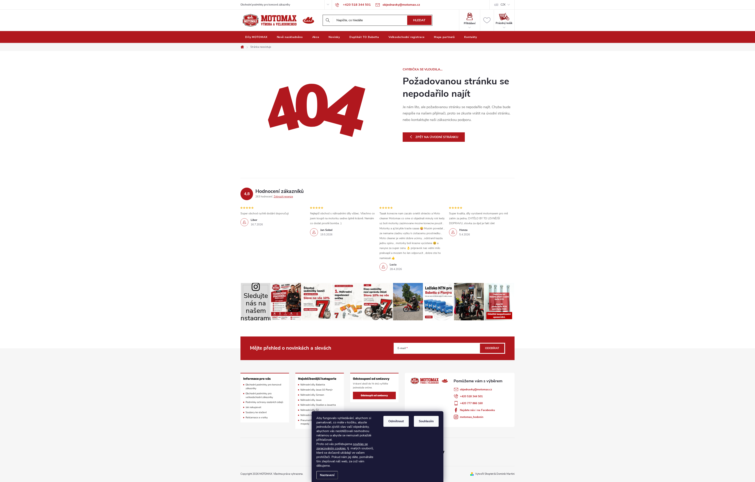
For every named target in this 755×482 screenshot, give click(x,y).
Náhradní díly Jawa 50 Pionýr (316, 389)
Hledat (419, 20)
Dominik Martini (505, 474)
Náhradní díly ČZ (309, 409)
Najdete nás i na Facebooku (477, 410)
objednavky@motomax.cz (476, 389)
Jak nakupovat (253, 407)
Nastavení (327, 475)
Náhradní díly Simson (312, 394)
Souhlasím (426, 421)
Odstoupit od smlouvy (374, 395)
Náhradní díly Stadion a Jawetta (318, 404)
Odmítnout (396, 421)
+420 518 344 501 (471, 396)
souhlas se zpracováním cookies (342, 446)
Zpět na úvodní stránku (436, 137)
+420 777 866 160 (471, 403)
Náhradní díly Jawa (310, 399)
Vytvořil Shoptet (484, 474)
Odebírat (492, 348)
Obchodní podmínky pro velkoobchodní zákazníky (259, 395)
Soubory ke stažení (256, 412)
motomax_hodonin (471, 417)
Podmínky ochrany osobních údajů (264, 402)
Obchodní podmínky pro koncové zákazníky (265, 4)
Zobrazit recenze (283, 196)
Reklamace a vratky (257, 417)
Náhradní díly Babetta (312, 384)
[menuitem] (256, 37)
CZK (503, 4)
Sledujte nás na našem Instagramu (256, 305)
